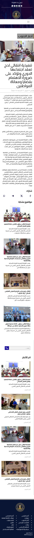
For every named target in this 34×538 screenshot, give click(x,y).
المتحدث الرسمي (23, 522)
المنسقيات (10, 520)
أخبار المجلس (10, 516)
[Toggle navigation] (28, 22)
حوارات (26, 518)
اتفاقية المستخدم (8, 529)
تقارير (12, 522)
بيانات (27, 525)
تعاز (12, 525)
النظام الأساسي (24, 527)
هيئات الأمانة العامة (8, 518)
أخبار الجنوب (25, 520)
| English (14, 2)
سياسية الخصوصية (23, 529)
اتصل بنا (19, 2)
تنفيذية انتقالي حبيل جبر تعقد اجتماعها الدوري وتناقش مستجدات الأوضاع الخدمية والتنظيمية (17, 258)
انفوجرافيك (10, 527)
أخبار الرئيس (25, 516)
